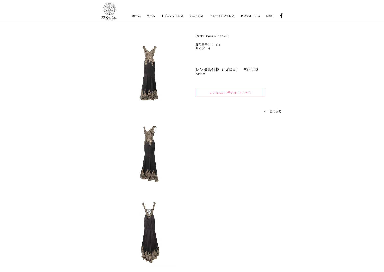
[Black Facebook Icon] (281, 16)
